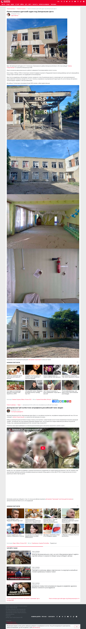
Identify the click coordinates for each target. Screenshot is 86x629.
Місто (3, 4)
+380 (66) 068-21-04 (11, 622)
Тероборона (35, 543)
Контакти (51, 616)
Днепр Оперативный (18, 417)
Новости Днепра (11, 405)
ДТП (26, 4)
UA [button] (58, 1)
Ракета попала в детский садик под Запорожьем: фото (63, 598)
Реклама (53, 4)
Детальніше (35, 627)
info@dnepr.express (12, 624)
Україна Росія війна (41, 399)
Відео (12, 4)
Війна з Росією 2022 (26, 399)
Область (35, 4)
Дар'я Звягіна (14, 15)
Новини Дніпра (11, 8)
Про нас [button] (44, 616)
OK (76, 626)
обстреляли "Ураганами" (34, 359)
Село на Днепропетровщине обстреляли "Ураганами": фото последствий (23, 599)
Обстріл (49, 399)
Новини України (21, 8)
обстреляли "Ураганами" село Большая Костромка (59, 499)
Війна (22, 4)
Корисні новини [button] (44, 4)
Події (8, 4)
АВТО (29, 4)
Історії (17, 4)
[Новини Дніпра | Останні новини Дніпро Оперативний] (5, 1)
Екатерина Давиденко (17, 411)
